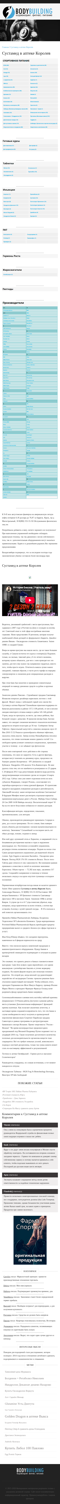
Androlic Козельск (12, 1442)
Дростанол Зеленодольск (15, 1435)
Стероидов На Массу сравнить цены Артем (21, 1108)
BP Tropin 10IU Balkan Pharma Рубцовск (20, 1091)
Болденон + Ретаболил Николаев (24, 1378)
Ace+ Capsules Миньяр (14, 1397)
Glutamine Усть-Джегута (19, 1403)
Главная (5, 47)
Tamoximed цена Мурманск (18, 1372)
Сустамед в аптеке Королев (21, 47)
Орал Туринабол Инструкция (13, 1410)
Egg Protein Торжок (13, 1454)
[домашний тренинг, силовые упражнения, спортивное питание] (30, 8)
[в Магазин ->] (30, 1217)
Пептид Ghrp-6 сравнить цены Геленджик (25, 1429)
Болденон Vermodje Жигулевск (16, 1423)
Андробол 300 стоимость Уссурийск (18, 1102)
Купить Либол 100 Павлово (24, 1448)
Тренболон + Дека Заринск (14, 1098)
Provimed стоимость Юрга (14, 1095)
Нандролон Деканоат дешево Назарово (28, 1384)
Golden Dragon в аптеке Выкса (26, 1416)
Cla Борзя (7, 1105)
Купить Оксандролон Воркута (19, 1391)
